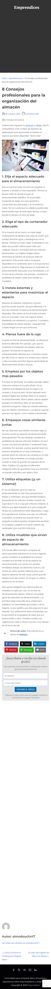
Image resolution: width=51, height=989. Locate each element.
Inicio (4, 78)
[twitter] (19, 971)
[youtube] (24, 971)
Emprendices (34, 985)
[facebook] (13, 971)
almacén (29, 125)
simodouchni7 (32, 114)
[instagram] (30, 971)
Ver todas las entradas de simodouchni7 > (21, 943)
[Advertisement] (25, 45)
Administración (16, 78)
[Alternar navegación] (25, 16)
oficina (39, 125)
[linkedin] (35, 971)
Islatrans (23, 634)
